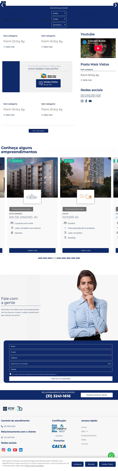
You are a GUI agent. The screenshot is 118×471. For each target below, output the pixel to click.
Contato (84, 444)
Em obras (15, 161)
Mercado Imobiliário (91, 20)
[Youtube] (90, 101)
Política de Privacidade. (34, 466)
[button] (2, 5)
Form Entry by (14, 20)
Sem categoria (89, 26)
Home (83, 427)
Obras (83, 440)
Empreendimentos (84, 436)
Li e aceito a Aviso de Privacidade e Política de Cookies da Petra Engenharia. (34, 374)
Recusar (91, 464)
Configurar (78, 464)
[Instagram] (82, 101)
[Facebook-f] (86, 101)
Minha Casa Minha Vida (92, 23)
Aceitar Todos (107, 464)
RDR (83, 431)
